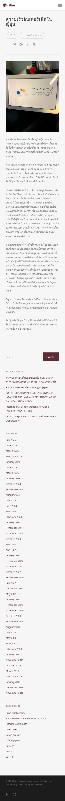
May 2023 (11, 544)
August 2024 (13, 494)
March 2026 (12, 450)
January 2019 (13, 682)
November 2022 (15, 566)
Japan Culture (13, 735)
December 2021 (14, 588)
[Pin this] (34, 43)
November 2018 (15, 692)
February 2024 (14, 516)
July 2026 (11, 439)
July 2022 (11, 582)
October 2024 (13, 484)
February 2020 (14, 649)
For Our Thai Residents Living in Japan (27, 387)
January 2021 (13, 599)
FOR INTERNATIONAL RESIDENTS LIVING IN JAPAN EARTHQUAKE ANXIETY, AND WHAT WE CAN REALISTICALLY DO (31, 397)
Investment (12, 729)
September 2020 (15, 621)
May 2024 (11, 511)
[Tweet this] (15, 43)
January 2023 (13, 555)
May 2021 (11, 594)
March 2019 (12, 671)
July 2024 (11, 500)
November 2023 (15, 533)
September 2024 (15, 489)
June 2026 (11, 445)
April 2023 (11, 549)
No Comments (34, 35)
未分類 (9, 756)
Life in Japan (13, 740)
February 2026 (14, 456)
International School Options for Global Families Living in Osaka (28, 408)
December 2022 (14, 561)
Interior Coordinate (16, 723)
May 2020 (11, 637)
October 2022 (13, 571)
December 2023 (14, 527)
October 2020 (13, 616)
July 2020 (11, 632)
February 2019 (14, 676)
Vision (9, 751)
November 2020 (15, 610)
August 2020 (13, 627)
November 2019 (15, 659)
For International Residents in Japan (26, 718)
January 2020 (13, 654)
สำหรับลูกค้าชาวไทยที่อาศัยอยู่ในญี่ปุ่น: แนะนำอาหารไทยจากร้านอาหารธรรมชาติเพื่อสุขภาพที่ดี (31, 379)
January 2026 (13, 461)
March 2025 (12, 472)
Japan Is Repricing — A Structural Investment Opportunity (31, 418)
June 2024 (11, 506)
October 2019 (13, 665)
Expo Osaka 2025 (15, 713)
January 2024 (13, 522)
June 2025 (11, 467)
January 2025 (13, 478)
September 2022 (15, 577)
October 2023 (13, 539)
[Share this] (9, 43)
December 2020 (14, 604)
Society (10, 745)
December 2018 (14, 687)
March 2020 (12, 643)
